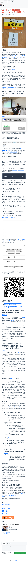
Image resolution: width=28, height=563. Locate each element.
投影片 (4, 116)
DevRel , (5, 510)
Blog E (5, 5)
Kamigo (12, 320)
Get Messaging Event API (18, 170)
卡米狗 (23, 317)
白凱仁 (18, 352)
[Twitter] (9, 2)
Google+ (18, 524)
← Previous (7, 532)
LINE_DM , (5, 511)
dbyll (16, 560)
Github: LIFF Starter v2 (9, 307)
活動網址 (13, 69)
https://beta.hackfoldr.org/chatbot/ (14, 407)
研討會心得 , (6, 508)
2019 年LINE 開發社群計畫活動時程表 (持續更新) (13, 495)
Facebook (11, 524)
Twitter (5, 524)
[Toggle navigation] (2, 2)
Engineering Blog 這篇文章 (8, 217)
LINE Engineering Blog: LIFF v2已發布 (13, 306)
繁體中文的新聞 (13, 152)
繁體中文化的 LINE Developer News (12, 303)
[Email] (12, 2)
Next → (6, 534)
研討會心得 (6, 504)
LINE (4, 513)
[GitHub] (5, 2)
